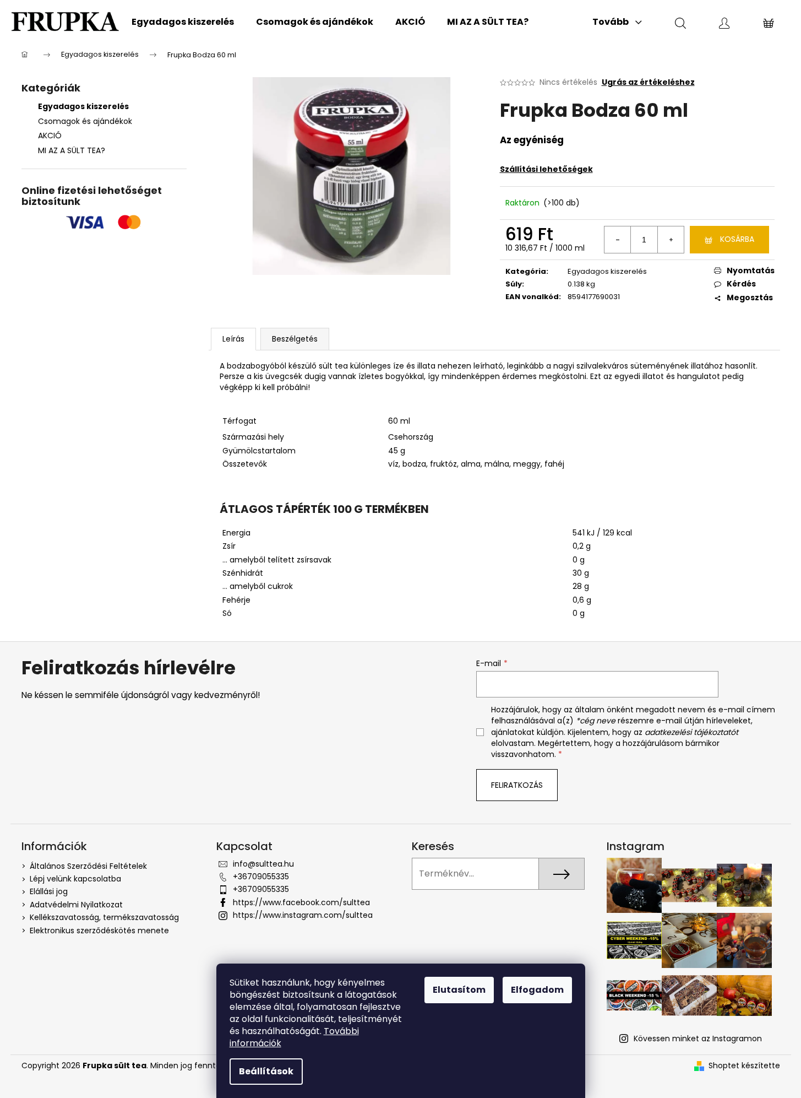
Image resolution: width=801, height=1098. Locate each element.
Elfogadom (537, 989)
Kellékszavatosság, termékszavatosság (104, 917)
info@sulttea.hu (263, 863)
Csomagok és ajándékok (85, 121)
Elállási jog (49, 891)
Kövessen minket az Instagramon (698, 1038)
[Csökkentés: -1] (617, 239)
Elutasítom (459, 989)
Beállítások (266, 1071)
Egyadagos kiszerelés (83, 106)
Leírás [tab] (233, 338)
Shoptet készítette (744, 1066)
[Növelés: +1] (670, 239)
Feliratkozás (517, 785)
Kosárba (737, 239)
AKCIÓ (50, 135)
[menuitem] (183, 22)
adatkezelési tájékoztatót (691, 732)
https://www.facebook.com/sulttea (301, 902)
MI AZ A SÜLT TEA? (71, 150)
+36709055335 (261, 876)
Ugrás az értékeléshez (648, 82)
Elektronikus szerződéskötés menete (99, 930)
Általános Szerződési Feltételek (88, 866)
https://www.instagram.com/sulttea (303, 915)
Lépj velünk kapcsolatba (75, 878)
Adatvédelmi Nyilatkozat (76, 904)
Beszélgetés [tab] (295, 338)
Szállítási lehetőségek (546, 169)
